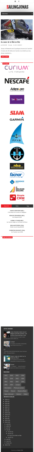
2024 (22, 381)
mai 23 (10, 431)
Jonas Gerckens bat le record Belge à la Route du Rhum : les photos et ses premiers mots (18, 333)
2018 (11, 378)
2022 (11, 381)
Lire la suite (5, 56)
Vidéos (25, 394)
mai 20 (10, 437)
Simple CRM (20, 450)
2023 (17, 381)
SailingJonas (17, 7)
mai (7, 429)
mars (7, 441)
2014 (11, 375)
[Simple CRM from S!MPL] (17, 200)
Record (13, 391)
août (7, 424)
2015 (17, 375)
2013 (6, 375)
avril (7, 439)
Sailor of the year (9, 394)
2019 (17, 378)
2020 (22, 378)
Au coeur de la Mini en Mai (10, 42)
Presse (6, 391)
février (8, 443)
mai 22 (10, 433)
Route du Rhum (22, 391)
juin (7, 428)
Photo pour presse (19, 388)
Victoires (18, 394)
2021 (6, 381)
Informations (8, 388)
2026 (11, 384)
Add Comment (18, 45)
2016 (22, 375)
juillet (7, 426)
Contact (12, 342)
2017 (6, 378)
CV (4, 349)
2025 (6, 384)
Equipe (12, 364)
